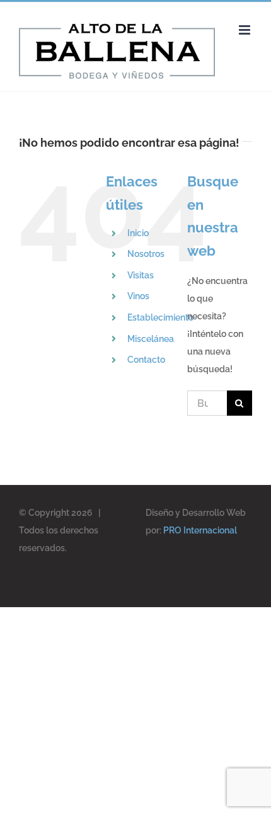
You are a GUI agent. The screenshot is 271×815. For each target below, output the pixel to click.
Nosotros (145, 254)
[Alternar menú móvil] (245, 30)
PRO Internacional (200, 530)
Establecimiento (160, 317)
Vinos (138, 296)
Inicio (138, 233)
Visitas (140, 275)
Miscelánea (150, 339)
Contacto (146, 360)
